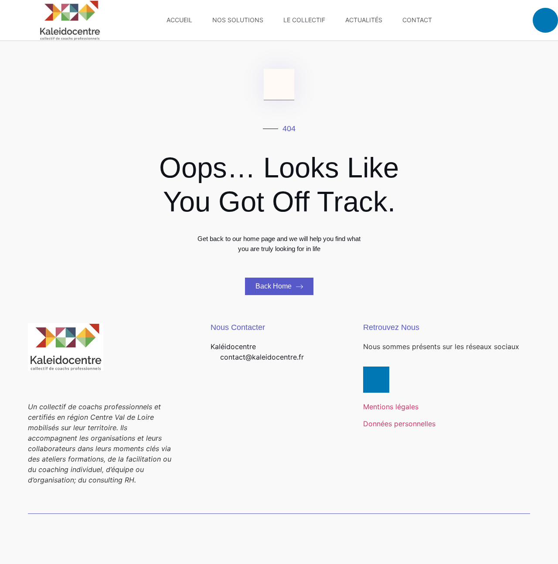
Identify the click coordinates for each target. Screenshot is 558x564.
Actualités (363, 20)
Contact (417, 20)
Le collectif (304, 20)
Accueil (179, 20)
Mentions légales (390, 406)
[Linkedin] (545, 20)
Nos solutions (237, 20)
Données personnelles (399, 423)
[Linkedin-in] (376, 380)
